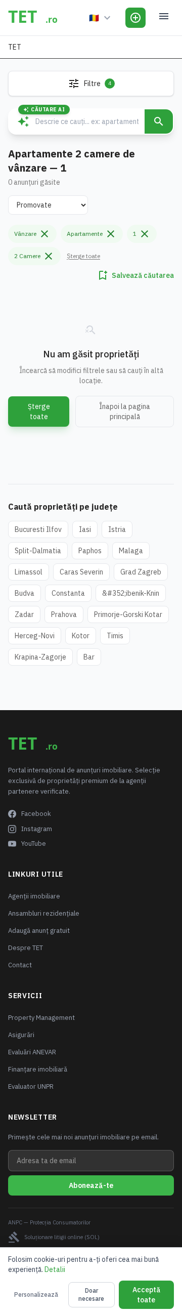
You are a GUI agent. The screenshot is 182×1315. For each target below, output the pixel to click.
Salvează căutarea (135, 275)
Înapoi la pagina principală (124, 411)
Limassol (28, 572)
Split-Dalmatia (38, 550)
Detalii (54, 1269)
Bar (89, 657)
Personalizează (36, 1294)
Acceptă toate (146, 1294)
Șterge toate (83, 256)
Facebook (36, 813)
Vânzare (32, 234)
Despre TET (25, 947)
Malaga (131, 550)
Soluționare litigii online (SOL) (54, 1237)
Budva (24, 593)
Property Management (41, 1017)
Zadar (24, 614)
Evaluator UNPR (31, 1086)
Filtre (89, 83)
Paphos (90, 550)
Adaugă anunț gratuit (39, 930)
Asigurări (21, 1035)
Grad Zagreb (140, 572)
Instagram (36, 829)
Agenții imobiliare (34, 896)
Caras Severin (81, 572)
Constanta (68, 593)
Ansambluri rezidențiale (43, 913)
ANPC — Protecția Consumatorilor (49, 1222)
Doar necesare (91, 1294)
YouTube (33, 843)
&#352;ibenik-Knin (130, 593)
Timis (115, 635)
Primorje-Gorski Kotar (128, 614)
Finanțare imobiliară (37, 1069)
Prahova (64, 614)
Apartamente (92, 234)
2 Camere (34, 256)
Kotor (80, 635)
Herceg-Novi (35, 635)
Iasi (85, 529)
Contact (20, 965)
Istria (117, 529)
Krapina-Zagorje (40, 657)
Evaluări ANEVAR (32, 1052)
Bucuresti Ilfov (38, 529)
